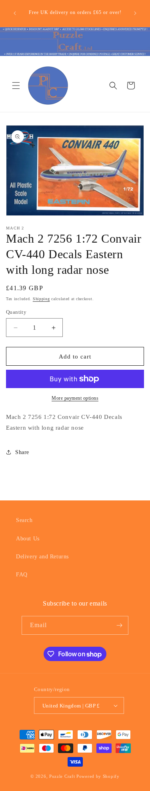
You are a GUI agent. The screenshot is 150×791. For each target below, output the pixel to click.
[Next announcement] (135, 13)
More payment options (75, 398)
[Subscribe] (119, 625)
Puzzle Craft (62, 776)
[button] (16, 85)
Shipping (41, 299)
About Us (28, 539)
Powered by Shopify (98, 776)
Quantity (16, 312)
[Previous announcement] (15, 13)
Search (24, 520)
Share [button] (22, 452)
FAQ (22, 575)
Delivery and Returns (42, 557)
